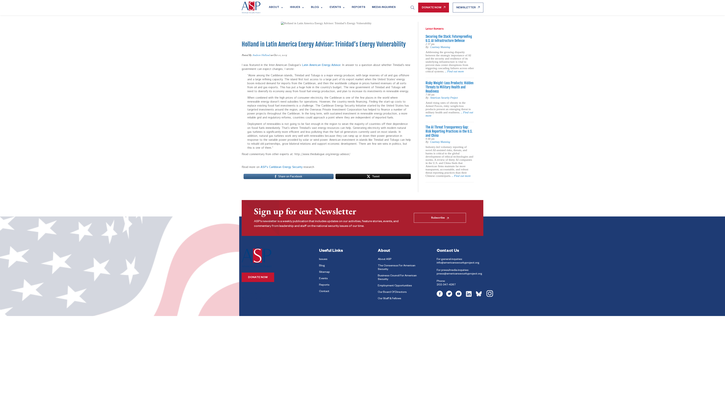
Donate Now (431, 7)
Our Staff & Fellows (389, 298)
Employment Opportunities (395, 285)
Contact (324, 291)
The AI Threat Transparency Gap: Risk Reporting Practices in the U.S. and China (449, 131)
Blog (315, 7)
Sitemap (324, 272)
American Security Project (444, 97)
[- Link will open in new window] (440, 296)
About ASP (385, 259)
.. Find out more (454, 71)
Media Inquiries (384, 7)
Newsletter (466, 7)
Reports (358, 7)
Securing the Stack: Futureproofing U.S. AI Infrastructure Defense (449, 38)
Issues (295, 7)
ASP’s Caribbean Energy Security (281, 167)
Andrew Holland (261, 55)
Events (335, 7)
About (274, 7)
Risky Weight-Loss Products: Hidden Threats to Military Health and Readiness (450, 87)
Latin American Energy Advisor (321, 65)
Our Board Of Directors (392, 292)
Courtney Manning (440, 47)
